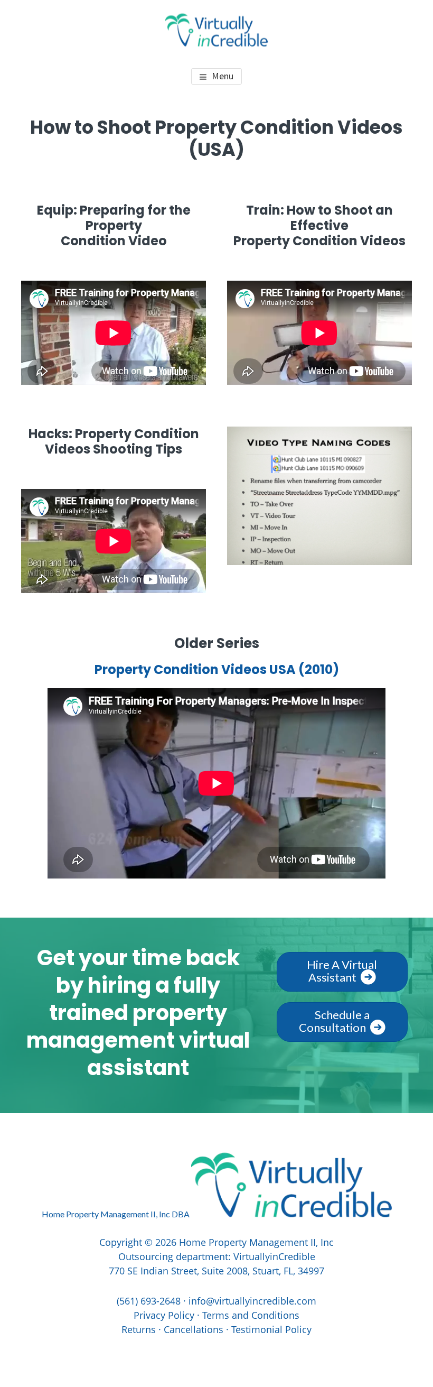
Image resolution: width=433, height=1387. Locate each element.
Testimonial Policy (271, 1329)
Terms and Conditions (250, 1315)
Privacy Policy (164, 1315)
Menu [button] (222, 76)
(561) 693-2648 (149, 1300)
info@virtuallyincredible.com (252, 1300)
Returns (138, 1329)
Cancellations (193, 1329)
